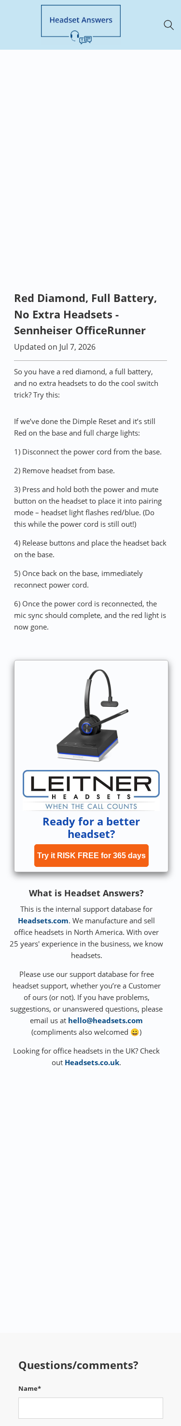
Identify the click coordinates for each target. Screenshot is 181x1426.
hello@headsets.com (105, 1020)
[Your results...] (171, 25)
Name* (29, 1388)
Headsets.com (43, 920)
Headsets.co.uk (92, 1062)
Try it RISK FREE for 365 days (91, 855)
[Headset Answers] (81, 25)
